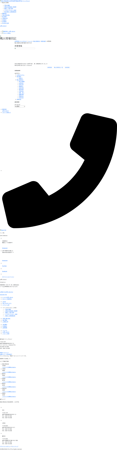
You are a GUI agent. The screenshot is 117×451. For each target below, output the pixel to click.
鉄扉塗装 (67, 67)
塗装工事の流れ (6, 15)
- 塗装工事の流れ (6, 318)
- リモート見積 (5, 333)
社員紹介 (4, 20)
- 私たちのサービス (6, 303)
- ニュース (4, 330)
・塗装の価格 (7, 309)
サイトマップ (15, 446)
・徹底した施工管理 (9, 312)
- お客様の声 (5, 321)
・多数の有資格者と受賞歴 (10, 311)
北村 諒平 (21, 84)
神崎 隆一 (21, 86)
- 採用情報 (4, 327)
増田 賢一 (21, 93)
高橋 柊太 (21, 96)
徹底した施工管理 (8, 8)
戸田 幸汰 (21, 91)
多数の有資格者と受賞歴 (10, 7)
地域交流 (19, 99)
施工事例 (4, 16)
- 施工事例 (4, 320)
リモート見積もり (6, 112)
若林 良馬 (21, 88)
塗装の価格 (7, 5)
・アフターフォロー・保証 (10, 314)
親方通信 (19, 76)
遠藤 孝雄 (21, 94)
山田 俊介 (21, 83)
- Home (4, 301)
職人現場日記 (20, 80)
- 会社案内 (4, 324)
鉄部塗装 (50, 67)
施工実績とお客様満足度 (10, 12)
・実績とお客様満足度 (9, 316)
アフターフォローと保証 (10, 10)
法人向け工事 (5, 23)
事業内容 (4, 13)
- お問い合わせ (5, 332)
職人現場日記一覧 (58, 67)
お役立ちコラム (20, 75)
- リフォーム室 (5, 305)
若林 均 (20, 78)
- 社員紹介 (4, 326)
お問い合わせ (3, 26)
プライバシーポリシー (5, 446)
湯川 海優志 (22, 81)
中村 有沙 (21, 97)
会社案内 (4, 21)
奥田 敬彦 (21, 89)
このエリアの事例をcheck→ (9, 367)
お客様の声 (5, 18)
